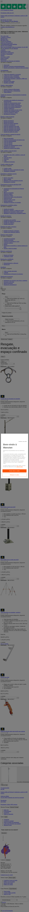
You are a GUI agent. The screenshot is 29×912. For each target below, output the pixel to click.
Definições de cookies (14, 474)
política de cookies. (19, 466)
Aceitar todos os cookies (14, 470)
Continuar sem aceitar (23, 441)
